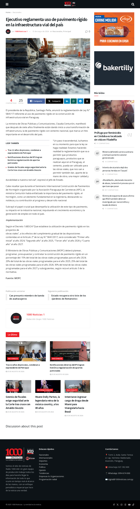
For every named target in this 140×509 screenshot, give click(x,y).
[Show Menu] (7, 4)
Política (42, 467)
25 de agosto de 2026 (15, 371)
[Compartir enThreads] (87, 101)
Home (8, 12)
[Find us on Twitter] (117, 504)
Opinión (42, 470)
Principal (67, 31)
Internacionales (45, 390)
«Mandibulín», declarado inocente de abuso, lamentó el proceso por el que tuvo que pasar (118, 183)
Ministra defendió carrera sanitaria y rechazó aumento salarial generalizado (117, 154)
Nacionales (17, 12)
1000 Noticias (17, 504)
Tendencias (44, 473)
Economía (43, 464)
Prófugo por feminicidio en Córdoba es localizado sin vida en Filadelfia (108, 136)
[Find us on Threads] (125, 504)
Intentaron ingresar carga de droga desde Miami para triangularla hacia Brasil (76, 404)
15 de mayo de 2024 (40, 31)
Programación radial (48, 479)
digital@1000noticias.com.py (120, 479)
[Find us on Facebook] (114, 504)
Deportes (43, 461)
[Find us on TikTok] (133, 504)
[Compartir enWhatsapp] (74, 101)
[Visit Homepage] (70, 4)
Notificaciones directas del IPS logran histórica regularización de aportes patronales (25, 160)
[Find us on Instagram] (121, 504)
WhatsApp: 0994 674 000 (119, 473)
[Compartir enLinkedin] (67, 101)
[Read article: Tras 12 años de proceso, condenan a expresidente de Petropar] (26, 351)
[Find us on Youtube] (129, 504)
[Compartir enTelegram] (80, 101)
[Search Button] (133, 4)
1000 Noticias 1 (21, 31)
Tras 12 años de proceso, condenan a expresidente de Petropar (23, 366)
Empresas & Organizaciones (51, 476)
